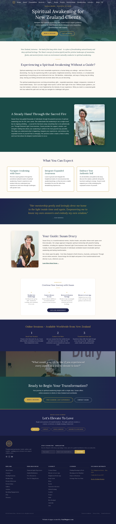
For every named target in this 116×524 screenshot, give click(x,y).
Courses (8, 473)
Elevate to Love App (54, 473)
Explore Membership (58, 310)
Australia (50, 503)
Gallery (8, 486)
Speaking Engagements (12, 492)
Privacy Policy (96, 513)
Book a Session (50, 33)
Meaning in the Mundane (77, 473)
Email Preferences (105, 513)
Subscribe (80, 451)
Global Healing (52, 489)
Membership (81, 2)
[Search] (102, 2)
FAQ (7, 495)
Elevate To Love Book (76, 429)
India (49, 497)
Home (19, 2)
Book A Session (59, 429)
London (50, 492)
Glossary (8, 497)
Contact (45, 429)
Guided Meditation (32, 473)
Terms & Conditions (86, 513)
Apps (49, 2)
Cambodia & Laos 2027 (97, 475)
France (50, 495)
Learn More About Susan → (51, 263)
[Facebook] (6, 457)
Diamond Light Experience (34, 470)
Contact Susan (83, 400)
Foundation (33, 2)
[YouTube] (12, 457)
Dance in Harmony (75, 476)
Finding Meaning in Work (77, 470)
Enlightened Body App (54, 476)
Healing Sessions (10, 476)
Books (56, 2)
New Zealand (52, 500)
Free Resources (31, 476)
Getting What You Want (76, 478)
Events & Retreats (11, 481)
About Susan (9, 470)
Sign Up (35, 429)
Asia (49, 505)
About (25, 2)
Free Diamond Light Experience (58, 400)
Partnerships (70, 2)
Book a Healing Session (97, 479)
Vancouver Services (53, 486)
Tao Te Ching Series (33, 478)
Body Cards (51, 478)
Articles (90, 2)
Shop (98, 2)
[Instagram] (9, 457)
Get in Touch (67, 33)
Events (62, 2)
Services (41, 2)
